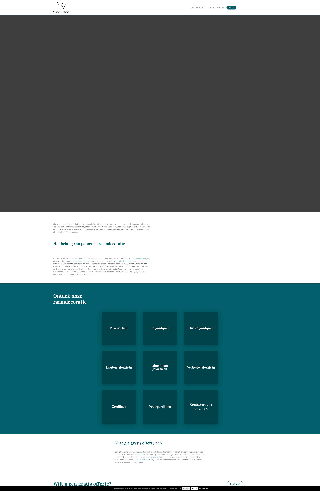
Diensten (199, 8)
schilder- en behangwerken (151, 457)
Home (192, 8)
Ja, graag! (235, 484)
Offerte (231, 8)
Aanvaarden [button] (186, 488)
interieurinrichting (140, 258)
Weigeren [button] (194, 488)
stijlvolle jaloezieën (125, 261)
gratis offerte (142, 460)
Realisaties (211, 8)
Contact (220, 8)
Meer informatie (203, 488)
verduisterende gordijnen (80, 261)
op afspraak (140, 454)
